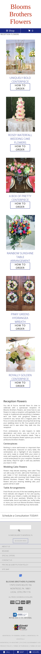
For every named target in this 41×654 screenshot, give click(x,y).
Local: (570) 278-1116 (20, 592)
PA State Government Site (30, 642)
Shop (11, 30)
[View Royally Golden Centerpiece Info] (20, 354)
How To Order (20, 87)
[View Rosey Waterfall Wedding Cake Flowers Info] (20, 114)
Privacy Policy (6, 646)
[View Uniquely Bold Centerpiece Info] (20, 57)
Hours (35, 652)
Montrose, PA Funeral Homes (14, 635)
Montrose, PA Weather (9, 642)
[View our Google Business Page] (20, 576)
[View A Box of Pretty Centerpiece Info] (20, 175)
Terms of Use (35, 646)
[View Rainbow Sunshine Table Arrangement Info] (20, 232)
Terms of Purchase (21, 646)
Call (7, 652)
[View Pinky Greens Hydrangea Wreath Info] (20, 293)
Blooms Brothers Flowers (20, 14)
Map (21, 652)
